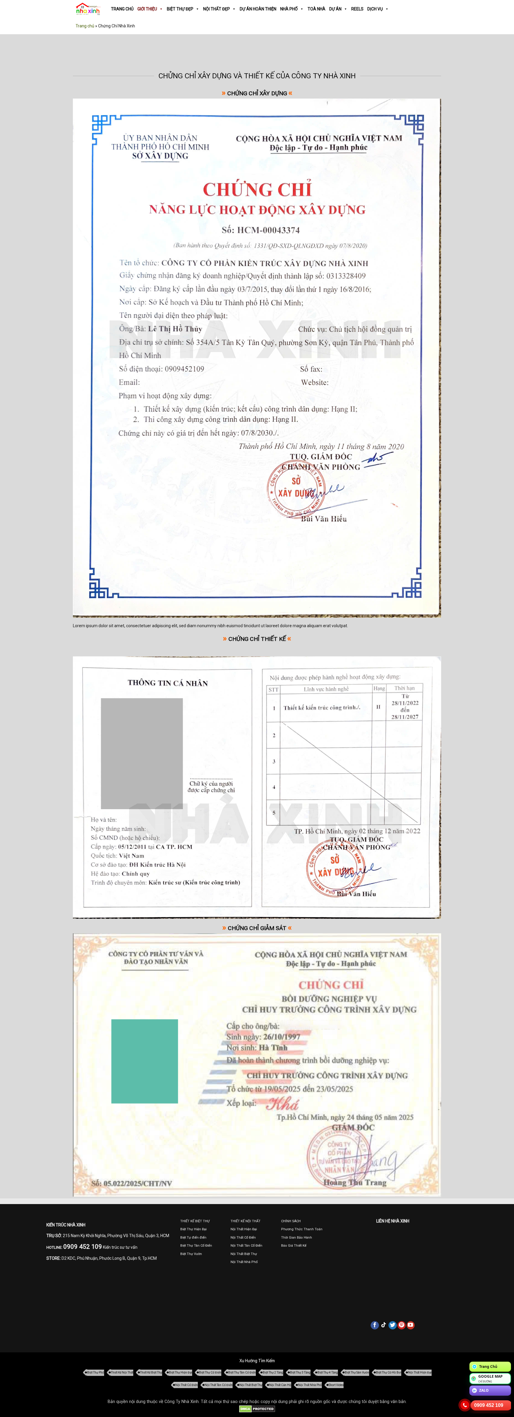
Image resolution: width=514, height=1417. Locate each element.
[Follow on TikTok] (384, 1325)
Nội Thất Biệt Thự (250, 1385)
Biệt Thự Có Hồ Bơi (388, 1372)
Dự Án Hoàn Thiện (258, 9)
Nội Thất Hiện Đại (420, 1372)
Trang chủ (85, 26)
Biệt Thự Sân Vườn (357, 1372)
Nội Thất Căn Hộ (280, 1385)
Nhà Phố (289, 9)
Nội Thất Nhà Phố (310, 1385)
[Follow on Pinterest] (401, 1325)
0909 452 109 (488, 1405)
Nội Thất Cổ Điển (186, 1385)
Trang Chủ (122, 9)
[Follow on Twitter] (392, 1325)
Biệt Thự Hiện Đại (180, 1372)
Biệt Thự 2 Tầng (273, 1372)
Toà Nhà (316, 9)
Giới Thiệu (147, 9)
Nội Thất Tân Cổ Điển (219, 1385)
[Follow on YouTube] (411, 1325)
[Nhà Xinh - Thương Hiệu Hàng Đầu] (88, 9)
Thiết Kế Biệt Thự (151, 1372)
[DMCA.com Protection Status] (257, 1409)
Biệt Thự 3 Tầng (300, 1372)
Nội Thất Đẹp (216, 9)
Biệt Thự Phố (95, 1372)
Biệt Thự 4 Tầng (327, 1372)
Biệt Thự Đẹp (180, 9)
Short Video (336, 1385)
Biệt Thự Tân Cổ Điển (242, 1372)
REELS (357, 9)
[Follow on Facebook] (375, 1325)
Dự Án (335, 9)
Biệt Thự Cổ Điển (210, 1372)
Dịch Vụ (375, 9)
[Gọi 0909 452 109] (464, 1405)
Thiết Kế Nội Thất (122, 1372)
